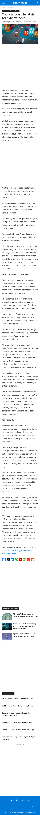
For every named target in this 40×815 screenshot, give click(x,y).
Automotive (10, 7)
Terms (16, 807)
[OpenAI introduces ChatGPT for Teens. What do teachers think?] (7, 636)
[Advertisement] (20, 67)
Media (33, 807)
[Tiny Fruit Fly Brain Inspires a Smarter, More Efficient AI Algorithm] (7, 616)
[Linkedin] (17, 800)
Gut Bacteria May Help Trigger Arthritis (17, 706)
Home (4, 7)
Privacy (21, 807)
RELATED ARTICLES (10, 608)
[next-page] (6, 643)
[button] (3, 2)
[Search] (37, 2)
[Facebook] (12, 800)
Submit (28, 807)
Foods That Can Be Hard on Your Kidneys (18, 730)
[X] (28, 800)
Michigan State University (13, 22)
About (5, 807)
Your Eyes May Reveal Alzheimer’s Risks (17, 699)
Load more (19, 744)
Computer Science (14, 11)
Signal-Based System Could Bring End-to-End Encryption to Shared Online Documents (24, 626)
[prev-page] (3, 643)
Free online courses (23, 809)
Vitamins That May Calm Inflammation (17, 723)
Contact (13, 809)
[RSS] (23, 800)
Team (10, 807)
